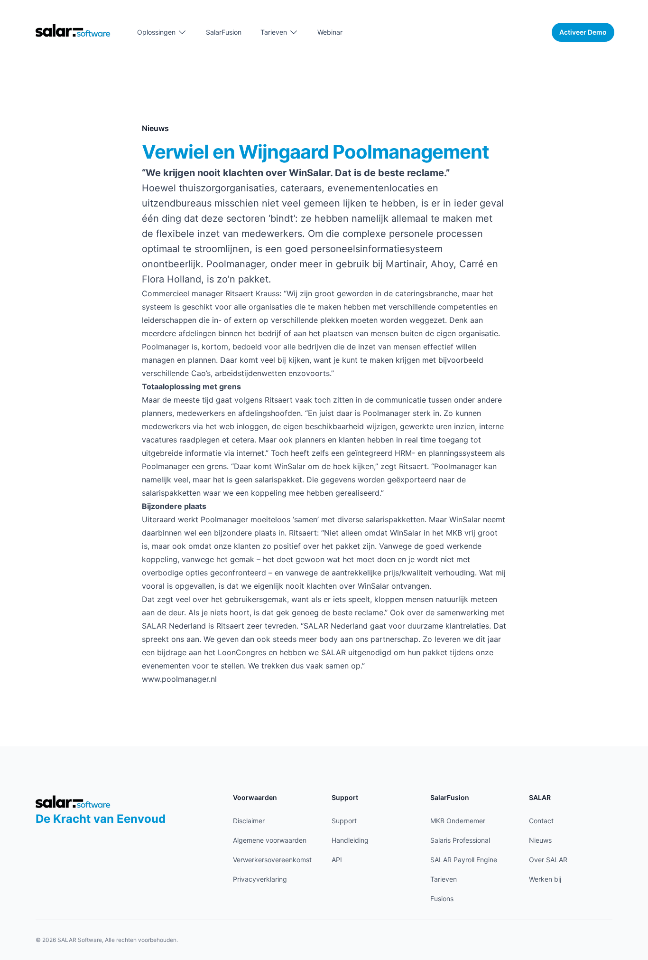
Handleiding (350, 840)
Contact (541, 821)
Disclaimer (249, 821)
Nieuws (540, 840)
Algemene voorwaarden (269, 840)
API (337, 860)
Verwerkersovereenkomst (272, 860)
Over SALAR (548, 860)
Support (344, 821)
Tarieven (443, 879)
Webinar (330, 32)
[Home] (73, 30)
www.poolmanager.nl (179, 679)
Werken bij (545, 879)
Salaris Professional (460, 840)
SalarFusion (223, 32)
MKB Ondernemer (457, 821)
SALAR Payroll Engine (463, 860)
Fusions (442, 898)
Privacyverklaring (260, 879)
